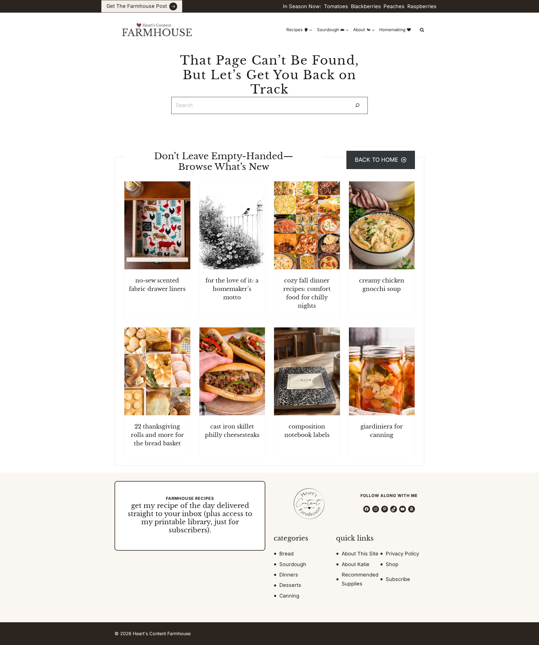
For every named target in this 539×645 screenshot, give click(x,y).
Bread (286, 554)
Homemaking (392, 29)
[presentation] (157, 225)
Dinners (288, 575)
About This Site (360, 554)
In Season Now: (302, 6)
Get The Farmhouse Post (136, 6)
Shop (392, 564)
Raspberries (422, 6)
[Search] (357, 105)
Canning (289, 596)
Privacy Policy (402, 554)
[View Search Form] (422, 30)
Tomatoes (336, 6)
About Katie (355, 564)
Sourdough (292, 564)
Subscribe (398, 579)
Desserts (290, 585)
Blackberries (366, 6)
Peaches (394, 6)
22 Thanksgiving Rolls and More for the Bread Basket (157, 435)
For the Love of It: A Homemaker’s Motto (232, 289)
